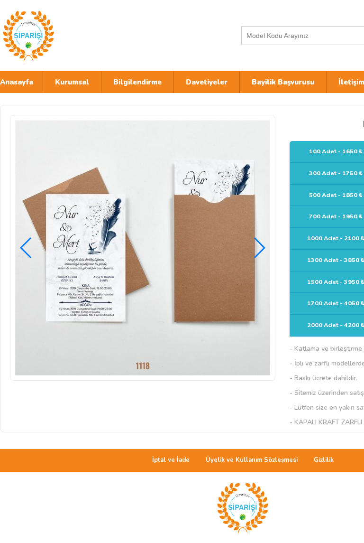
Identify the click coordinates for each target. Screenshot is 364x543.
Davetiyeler (207, 82)
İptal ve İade (171, 460)
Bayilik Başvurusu (283, 82)
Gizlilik (324, 460)
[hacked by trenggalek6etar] (83, 35)
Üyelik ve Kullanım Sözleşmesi (252, 460)
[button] (259, 247)
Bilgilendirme (137, 82)
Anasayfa (16, 82)
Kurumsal (72, 82)
